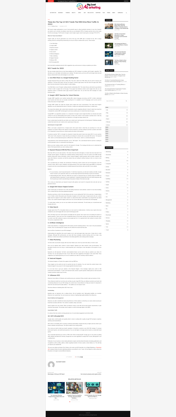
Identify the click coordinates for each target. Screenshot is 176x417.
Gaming (117, 181)
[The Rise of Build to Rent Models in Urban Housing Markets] (109, 62)
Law (85, 12)
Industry (117, 190)
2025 (107, 127)
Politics (117, 211)
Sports (117, 224)
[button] (55, 1)
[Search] (126, 13)
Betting (117, 157)
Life (117, 196)
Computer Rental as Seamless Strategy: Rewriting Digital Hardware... (75, 396)
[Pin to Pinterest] (80, 357)
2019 (107, 139)
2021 (107, 135)
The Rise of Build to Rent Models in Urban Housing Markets (120, 62)
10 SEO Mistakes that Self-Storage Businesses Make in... (93, 395)
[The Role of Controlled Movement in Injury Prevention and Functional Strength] (109, 36)
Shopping (98, 12)
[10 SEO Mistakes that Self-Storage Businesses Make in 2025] (92, 387)
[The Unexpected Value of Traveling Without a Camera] (109, 45)
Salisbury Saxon (55, 26)
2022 (107, 133)
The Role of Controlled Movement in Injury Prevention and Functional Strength (120, 36)
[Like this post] (76, 357)
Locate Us (126, 1)
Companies (117, 163)
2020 (107, 137)
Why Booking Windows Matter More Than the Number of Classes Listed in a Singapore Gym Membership (121, 26)
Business (60, 12)
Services (117, 217)
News (113, 12)
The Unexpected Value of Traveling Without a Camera (121, 44)
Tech (104, 12)
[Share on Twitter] (79, 357)
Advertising (117, 151)
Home (79, 12)
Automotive (53, 12)
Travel (108, 12)
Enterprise (117, 172)
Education (117, 169)
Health (73, 12)
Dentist (117, 166)
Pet (117, 208)
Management (117, 199)
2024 (107, 129)
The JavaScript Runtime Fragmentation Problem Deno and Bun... (71, 1)
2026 (107, 107)
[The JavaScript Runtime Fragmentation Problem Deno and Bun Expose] (56, 387)
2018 (107, 141)
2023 (107, 131)
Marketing (117, 202)
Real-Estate (91, 12)
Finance (68, 12)
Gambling (120, 12)
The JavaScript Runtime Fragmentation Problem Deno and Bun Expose (120, 53)
